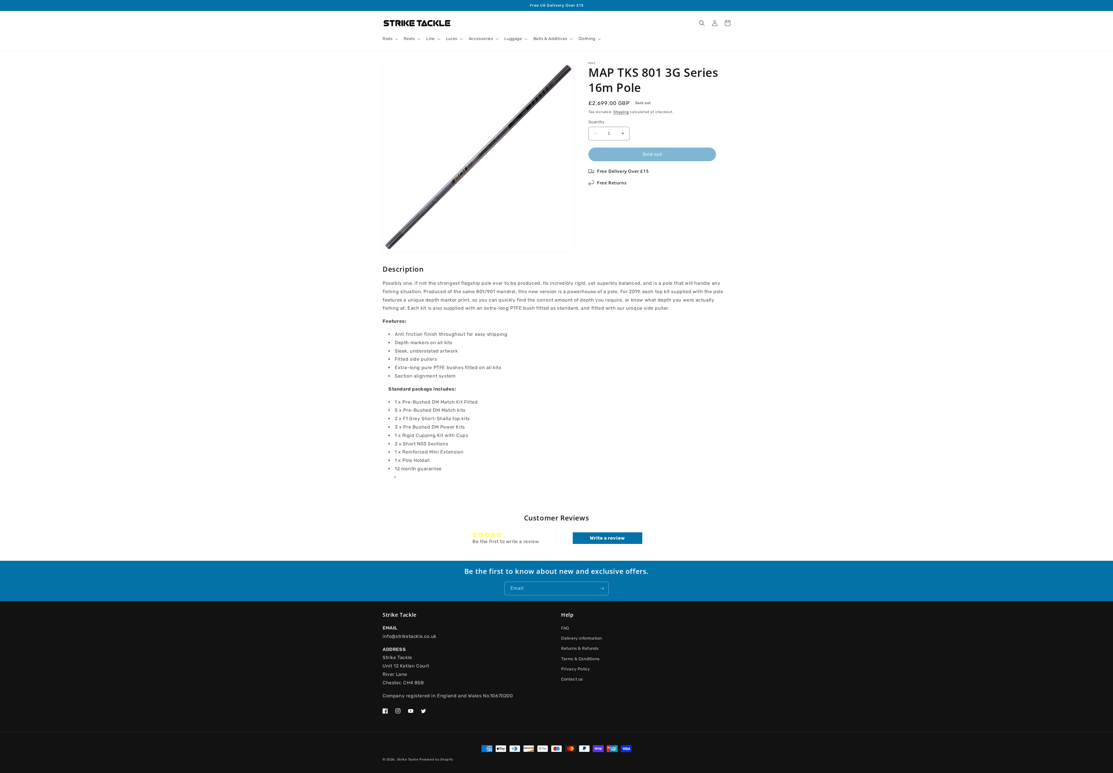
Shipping (621, 112)
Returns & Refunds (580, 648)
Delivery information (581, 638)
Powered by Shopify (436, 759)
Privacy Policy (575, 669)
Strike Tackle (408, 759)
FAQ (565, 628)
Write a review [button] (607, 538)
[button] (389, 39)
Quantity (596, 122)
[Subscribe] (602, 588)
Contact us (572, 679)
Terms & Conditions (580, 658)
